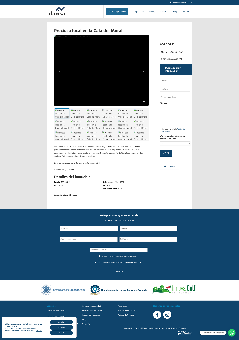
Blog (84, 319)
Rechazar (61, 327)
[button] (232, 333)
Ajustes (61, 332)
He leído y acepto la (173, 130)
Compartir (171, 166)
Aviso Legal (122, 306)
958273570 (177, 2)
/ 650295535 (187, 2)
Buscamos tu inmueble (92, 310)
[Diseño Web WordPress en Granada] (185, 333)
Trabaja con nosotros (91, 315)
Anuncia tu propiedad (91, 306)
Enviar (166, 153)
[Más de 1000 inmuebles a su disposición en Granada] (57, 15)
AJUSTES (39, 331)
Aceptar (61, 322)
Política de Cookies (126, 315)
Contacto (86, 324)
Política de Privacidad (127, 256)
